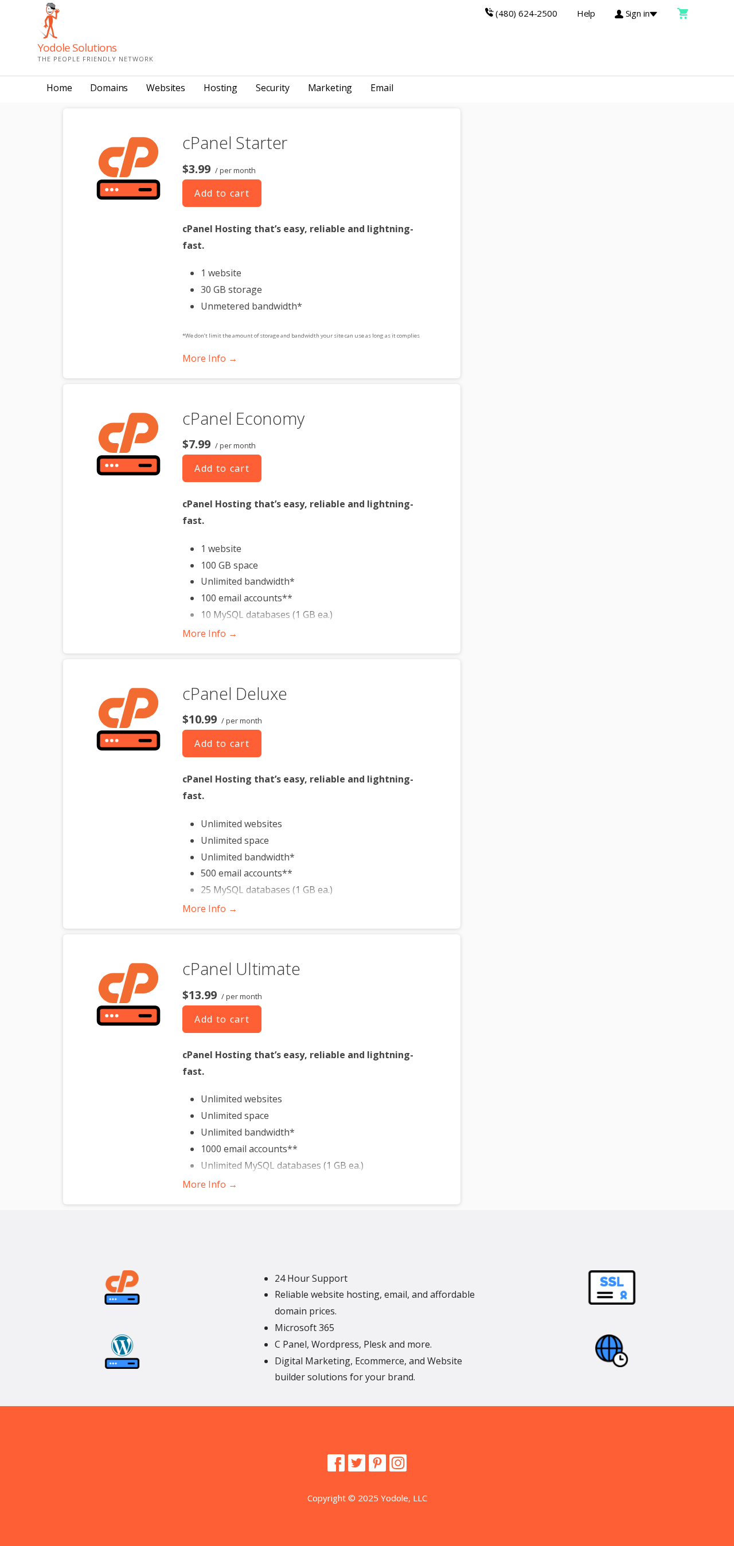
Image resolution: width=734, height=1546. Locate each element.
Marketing (330, 87)
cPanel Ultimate (241, 968)
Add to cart (221, 193)
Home (59, 87)
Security (273, 87)
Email (381, 87)
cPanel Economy (243, 418)
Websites (165, 87)
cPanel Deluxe (234, 693)
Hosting (220, 87)
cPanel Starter (234, 142)
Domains (109, 87)
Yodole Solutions (76, 47)
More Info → (209, 358)
